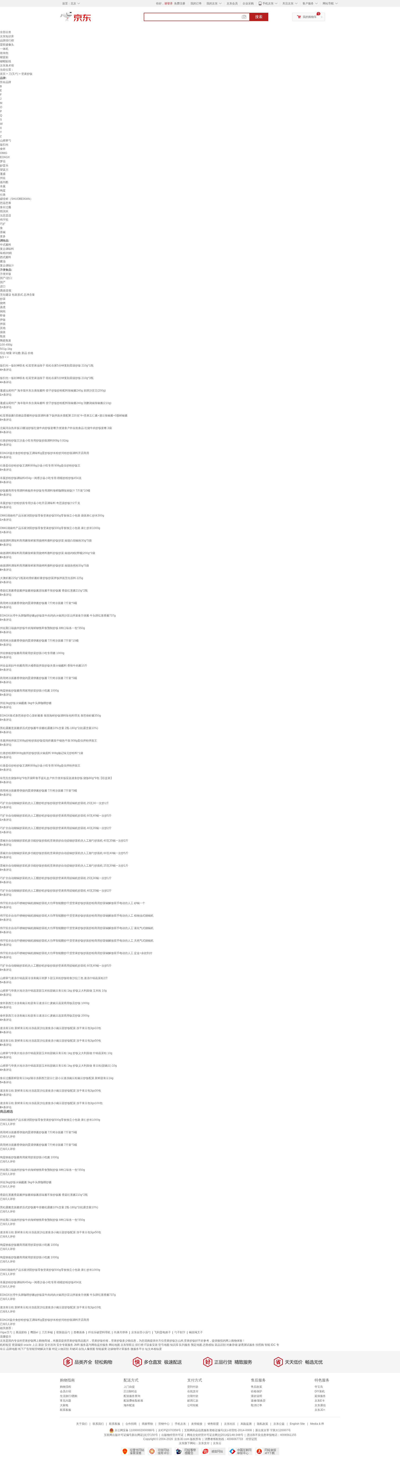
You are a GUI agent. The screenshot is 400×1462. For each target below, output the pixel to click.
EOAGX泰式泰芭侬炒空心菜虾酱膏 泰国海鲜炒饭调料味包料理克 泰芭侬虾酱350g (50, 715)
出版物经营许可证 (172, 1435)
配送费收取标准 (133, 1400)
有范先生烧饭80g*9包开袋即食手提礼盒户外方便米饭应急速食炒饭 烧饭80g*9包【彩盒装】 (56, 778)
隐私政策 (262, 1423)
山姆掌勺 (5, 140)
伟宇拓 (4, 219)
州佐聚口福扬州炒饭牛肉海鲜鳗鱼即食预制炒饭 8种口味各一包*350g (42, 628)
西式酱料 (5, 257)
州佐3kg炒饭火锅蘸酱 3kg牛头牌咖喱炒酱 (26, 703)
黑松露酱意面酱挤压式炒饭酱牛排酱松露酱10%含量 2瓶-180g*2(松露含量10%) (49, 728)
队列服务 (184, 1344)
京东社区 (229, 1423)
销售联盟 (213, 1423)
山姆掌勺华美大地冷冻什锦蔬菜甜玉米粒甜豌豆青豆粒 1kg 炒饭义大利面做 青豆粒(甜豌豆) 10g (58, 1065)
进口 (3, 286)
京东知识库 (7, 36)
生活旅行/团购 (68, 1396)
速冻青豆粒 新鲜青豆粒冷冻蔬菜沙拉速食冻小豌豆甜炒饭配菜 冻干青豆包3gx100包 (51, 1103)
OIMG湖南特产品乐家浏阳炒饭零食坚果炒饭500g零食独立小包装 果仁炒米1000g (50, 528)
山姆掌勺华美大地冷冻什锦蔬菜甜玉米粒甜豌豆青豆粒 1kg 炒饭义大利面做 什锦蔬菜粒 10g (56, 1053)
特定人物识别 (60, 1349)
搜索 (258, 17)
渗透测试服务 (246, 1344)
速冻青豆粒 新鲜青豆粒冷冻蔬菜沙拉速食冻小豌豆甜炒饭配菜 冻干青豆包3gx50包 (50, 1040)
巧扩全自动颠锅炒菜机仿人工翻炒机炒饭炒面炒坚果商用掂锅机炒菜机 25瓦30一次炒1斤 (54, 803)
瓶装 (3, 336)
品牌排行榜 (7, 40)
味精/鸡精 (6, 253)
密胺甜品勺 (63, 1332)
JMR (77, 1344)
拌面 (3, 324)
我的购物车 (310, 17)
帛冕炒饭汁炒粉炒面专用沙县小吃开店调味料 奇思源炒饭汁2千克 (40, 503)
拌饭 (3, 319)
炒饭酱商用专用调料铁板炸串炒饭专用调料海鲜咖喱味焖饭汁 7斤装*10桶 (45, 490)
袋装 (3, 332)
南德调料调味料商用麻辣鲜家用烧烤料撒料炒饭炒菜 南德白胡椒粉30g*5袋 (46, 540)
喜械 (3, 232)
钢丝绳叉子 (196, 1332)
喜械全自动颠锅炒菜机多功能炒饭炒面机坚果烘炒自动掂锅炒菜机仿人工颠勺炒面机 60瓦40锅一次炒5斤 (64, 853)
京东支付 (203, 1443)
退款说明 (256, 1396)
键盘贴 (4, 57)
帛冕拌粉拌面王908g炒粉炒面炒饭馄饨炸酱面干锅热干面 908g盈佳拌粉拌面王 (48, 740)
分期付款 (192, 1396)
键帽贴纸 (5, 61)
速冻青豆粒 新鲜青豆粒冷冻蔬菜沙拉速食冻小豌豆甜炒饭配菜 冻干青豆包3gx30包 (50, 1090)
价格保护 (256, 1391)
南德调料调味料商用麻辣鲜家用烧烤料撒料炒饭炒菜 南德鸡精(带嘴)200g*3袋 (47, 553)
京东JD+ (320, 1410)
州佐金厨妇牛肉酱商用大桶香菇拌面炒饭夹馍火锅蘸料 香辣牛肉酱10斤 (43, 665)
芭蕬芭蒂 (5, 203)
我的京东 (212, 3)
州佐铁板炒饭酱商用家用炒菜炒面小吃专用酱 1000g (32, 653)
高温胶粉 (21, 1332)
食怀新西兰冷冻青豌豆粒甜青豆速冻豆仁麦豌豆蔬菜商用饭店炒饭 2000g (44, 1015)
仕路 (3, 194)
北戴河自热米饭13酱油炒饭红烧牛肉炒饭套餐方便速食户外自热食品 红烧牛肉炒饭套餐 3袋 (56, 428)
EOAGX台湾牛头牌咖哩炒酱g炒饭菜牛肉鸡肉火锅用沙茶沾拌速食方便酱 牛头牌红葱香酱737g (58, 615)
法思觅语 (5, 215)
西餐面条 (79, 1332)
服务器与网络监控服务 (94, 1344)
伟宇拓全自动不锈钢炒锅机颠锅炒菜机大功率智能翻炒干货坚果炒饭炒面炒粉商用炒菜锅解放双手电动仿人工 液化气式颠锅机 (76, 928)
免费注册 (179, 3)
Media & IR (317, 1423)
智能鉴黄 (101, 1349)
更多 (3, 236)
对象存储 (232, 1344)
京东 (91, 18)
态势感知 (208, 1344)
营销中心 (163, 1423)
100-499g (6, 344)
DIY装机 (320, 1391)
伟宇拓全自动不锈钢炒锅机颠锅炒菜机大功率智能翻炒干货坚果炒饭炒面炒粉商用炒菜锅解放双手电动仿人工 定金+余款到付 (76, 953)
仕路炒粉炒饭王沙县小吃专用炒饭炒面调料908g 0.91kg (34, 440)
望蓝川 (4, 169)
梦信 (3, 161)
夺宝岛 (319, 1386)
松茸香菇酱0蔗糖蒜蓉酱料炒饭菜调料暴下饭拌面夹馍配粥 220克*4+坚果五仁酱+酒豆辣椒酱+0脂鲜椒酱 (64, 415)
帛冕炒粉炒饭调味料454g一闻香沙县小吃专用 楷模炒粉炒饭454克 (40, 478)
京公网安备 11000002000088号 (134, 1430)
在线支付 (192, 1391)
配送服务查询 (132, 1396)
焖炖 (3, 311)
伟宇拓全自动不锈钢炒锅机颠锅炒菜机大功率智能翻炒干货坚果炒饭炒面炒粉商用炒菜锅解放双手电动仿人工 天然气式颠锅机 (76, 940)
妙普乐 (4, 165)
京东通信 (320, 1405)
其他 (3, 328)
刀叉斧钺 (47, 1332)
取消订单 (256, 1405)
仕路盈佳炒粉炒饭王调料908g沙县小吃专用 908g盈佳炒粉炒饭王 (40, 465)
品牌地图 (11, 1349)
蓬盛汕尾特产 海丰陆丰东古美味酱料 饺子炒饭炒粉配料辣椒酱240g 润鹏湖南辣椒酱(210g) (55, 403)
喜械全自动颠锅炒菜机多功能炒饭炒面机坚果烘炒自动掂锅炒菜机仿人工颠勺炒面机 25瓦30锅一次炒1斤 (64, 865)
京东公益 (278, 1423)
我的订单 (196, 3)
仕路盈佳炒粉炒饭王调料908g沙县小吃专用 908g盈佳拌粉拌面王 (40, 765)
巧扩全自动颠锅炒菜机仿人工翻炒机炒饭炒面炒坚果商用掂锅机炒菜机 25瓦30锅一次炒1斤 (56, 878)
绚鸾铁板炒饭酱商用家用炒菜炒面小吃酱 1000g (29, 690)
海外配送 (129, 1405)
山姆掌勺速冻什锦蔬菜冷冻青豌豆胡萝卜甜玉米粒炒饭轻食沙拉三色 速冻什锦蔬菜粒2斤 (54, 978)
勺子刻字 (179, 1332)
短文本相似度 (153, 1349)
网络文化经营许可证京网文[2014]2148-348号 (215, 1435)
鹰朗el (34, 1332)
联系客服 (65, 1410)
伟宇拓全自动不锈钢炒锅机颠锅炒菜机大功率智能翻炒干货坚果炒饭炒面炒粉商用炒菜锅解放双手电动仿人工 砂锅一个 (72, 903)
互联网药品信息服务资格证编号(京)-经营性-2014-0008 (218, 1430)
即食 (3, 315)
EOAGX (5, 157)
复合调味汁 (7, 265)
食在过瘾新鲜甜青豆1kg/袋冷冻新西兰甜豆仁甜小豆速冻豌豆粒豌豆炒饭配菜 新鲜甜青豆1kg (56, 1078)
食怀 (3, 148)
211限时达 (130, 1391)
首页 (3, 73)
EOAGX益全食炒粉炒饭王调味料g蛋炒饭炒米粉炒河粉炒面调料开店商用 (44, 453)
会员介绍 (65, 1391)
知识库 (174, 1344)
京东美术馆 (7, 65)
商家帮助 (147, 1423)
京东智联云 (127, 1344)
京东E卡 (320, 1400)
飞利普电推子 (162, 1332)
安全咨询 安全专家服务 (59, 1344)
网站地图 (114, 1344)
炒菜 (3, 299)
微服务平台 (137, 1349)
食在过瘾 (5, 207)
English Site (297, 1423)
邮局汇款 (192, 1400)
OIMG (3, 153)
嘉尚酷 (4, 182)
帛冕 (3, 186)
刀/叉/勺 (13, 73)
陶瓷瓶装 (5, 340)
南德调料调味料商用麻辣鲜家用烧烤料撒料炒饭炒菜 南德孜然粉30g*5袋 (44, 565)
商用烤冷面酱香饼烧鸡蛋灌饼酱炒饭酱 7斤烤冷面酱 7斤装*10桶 (39, 640)
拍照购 (260, 1344)
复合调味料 (7, 248)
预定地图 (196, 1344)
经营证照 (251, 1439)
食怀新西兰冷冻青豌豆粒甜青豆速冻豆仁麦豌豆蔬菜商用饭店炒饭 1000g (44, 1003)
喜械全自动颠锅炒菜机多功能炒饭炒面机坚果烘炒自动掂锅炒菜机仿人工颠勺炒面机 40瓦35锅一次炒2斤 (64, 840)
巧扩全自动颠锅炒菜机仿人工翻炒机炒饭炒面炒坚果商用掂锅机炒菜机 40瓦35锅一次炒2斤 (56, 828)
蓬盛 (3, 173)
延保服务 (320, 1396)
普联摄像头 (7, 44)
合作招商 (131, 1423)
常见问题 (65, 1400)
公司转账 (192, 1405)
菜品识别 (220, 1344)
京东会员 (232, 3)
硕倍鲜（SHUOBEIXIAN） (16, 198)
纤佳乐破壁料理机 (99, 1332)
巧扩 (3, 223)
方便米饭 (5, 273)
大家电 (64, 1405)
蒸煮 (3, 307)
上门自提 (129, 1386)
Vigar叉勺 (6, 1332)
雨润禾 (4, 211)
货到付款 (192, 1386)
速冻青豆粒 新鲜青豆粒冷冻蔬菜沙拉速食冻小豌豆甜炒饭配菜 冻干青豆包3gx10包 (50, 1028)
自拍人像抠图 (86, 1349)
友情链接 (196, 1423)
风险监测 (246, 1423)
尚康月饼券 (121, 1332)
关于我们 (81, 1423)
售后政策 (256, 1386)
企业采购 (248, 3)
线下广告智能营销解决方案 (34, 1349)
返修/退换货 (258, 1400)
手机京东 (268, 3)
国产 (3, 282)
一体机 (4, 48)
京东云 (217, 1443)
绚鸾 (3, 190)
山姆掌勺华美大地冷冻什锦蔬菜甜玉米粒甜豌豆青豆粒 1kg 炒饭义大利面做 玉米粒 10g (53, 990)
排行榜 (139, 1344)
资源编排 (17, 1344)
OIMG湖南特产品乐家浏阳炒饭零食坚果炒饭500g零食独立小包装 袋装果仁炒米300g (52, 515)
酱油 (3, 261)
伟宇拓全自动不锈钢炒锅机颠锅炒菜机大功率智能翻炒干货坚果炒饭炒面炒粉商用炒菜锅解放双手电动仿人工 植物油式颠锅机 (76, 915)
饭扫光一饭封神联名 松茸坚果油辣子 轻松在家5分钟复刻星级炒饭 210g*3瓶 (47, 378)
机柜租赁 (5, 1344)
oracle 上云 (31, 1344)
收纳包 (4, 53)
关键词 (73, 1349)
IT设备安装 (151, 1344)
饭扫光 (4, 144)
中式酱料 (5, 244)
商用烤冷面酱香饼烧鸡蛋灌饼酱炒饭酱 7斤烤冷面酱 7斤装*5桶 (38, 603)
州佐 (3, 178)
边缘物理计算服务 (119, 1349)
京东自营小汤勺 (141, 1332)
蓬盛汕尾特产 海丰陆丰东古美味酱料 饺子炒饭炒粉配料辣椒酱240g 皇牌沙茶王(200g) (53, 390)
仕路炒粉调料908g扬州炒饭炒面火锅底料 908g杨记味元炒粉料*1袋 (41, 753)
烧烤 (3, 303)
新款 (41, 1344)
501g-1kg (6, 349)
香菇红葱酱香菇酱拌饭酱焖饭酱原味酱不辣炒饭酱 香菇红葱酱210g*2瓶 (44, 590)
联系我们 (98, 1423)
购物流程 (65, 1386)
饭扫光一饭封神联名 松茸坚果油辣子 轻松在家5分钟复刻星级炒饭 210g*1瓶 (47, 365)
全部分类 (5, 32)
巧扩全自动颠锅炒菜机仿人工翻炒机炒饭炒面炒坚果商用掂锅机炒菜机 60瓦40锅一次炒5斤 (56, 815)
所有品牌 (5, 82)
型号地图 (163, 1344)
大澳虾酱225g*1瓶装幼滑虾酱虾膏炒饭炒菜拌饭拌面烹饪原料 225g (41, 578)
